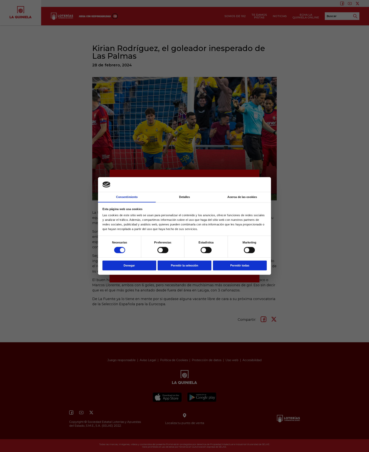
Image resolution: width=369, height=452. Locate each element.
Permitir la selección (184, 265)
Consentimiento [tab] (127, 197)
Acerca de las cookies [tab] (242, 197)
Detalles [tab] (184, 197)
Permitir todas (239, 265)
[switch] (162, 250)
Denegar (129, 265)
